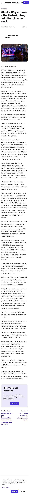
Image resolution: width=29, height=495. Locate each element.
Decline (23, 491)
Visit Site (14, 403)
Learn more (5, 487)
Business (4, 9)
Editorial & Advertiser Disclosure (11, 36)
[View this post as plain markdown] (23, 26)
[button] (2, 3)
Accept (14, 491)
